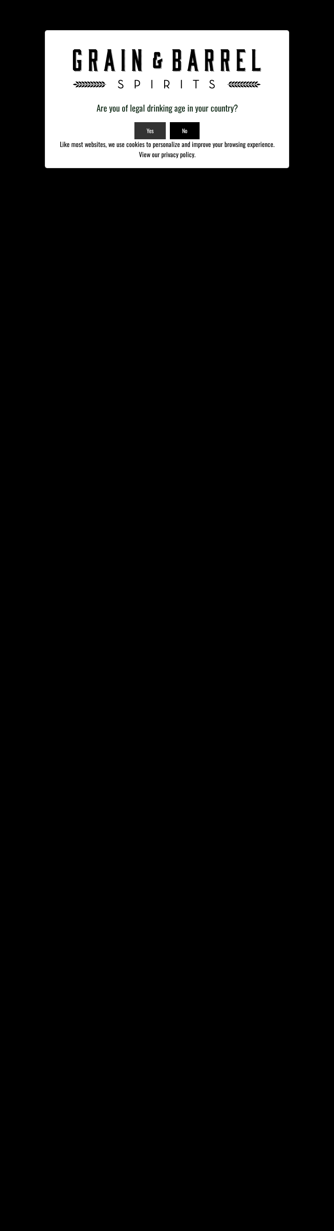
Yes (150, 130)
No (184, 130)
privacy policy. (178, 154)
